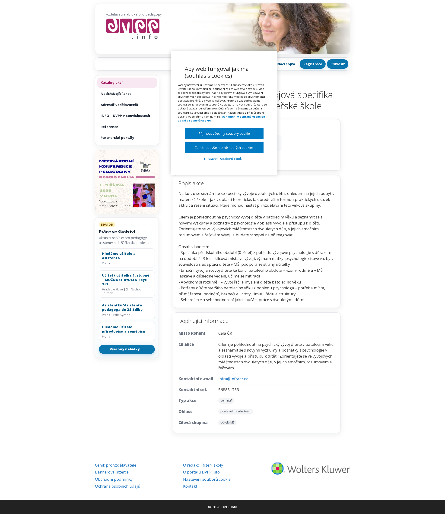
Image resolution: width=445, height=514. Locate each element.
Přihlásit (338, 64)
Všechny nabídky (127, 349)
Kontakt (190, 486)
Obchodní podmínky (114, 479)
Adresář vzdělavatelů (119, 104)
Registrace (312, 64)
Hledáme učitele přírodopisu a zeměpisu (123, 329)
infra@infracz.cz (233, 378)
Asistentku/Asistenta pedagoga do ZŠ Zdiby (122, 307)
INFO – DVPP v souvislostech (125, 115)
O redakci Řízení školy (203, 465)
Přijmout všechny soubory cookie (224, 133)
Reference (109, 126)
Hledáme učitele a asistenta (119, 255)
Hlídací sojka (284, 64)
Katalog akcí (111, 82)
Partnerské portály (117, 137)
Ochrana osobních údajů (117, 486)
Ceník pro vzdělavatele (115, 465)
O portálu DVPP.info (201, 472)
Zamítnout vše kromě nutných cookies (224, 147)
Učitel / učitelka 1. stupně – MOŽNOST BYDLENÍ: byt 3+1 (125, 279)
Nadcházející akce (116, 93)
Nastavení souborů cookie (207, 479)
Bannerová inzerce (112, 472)
